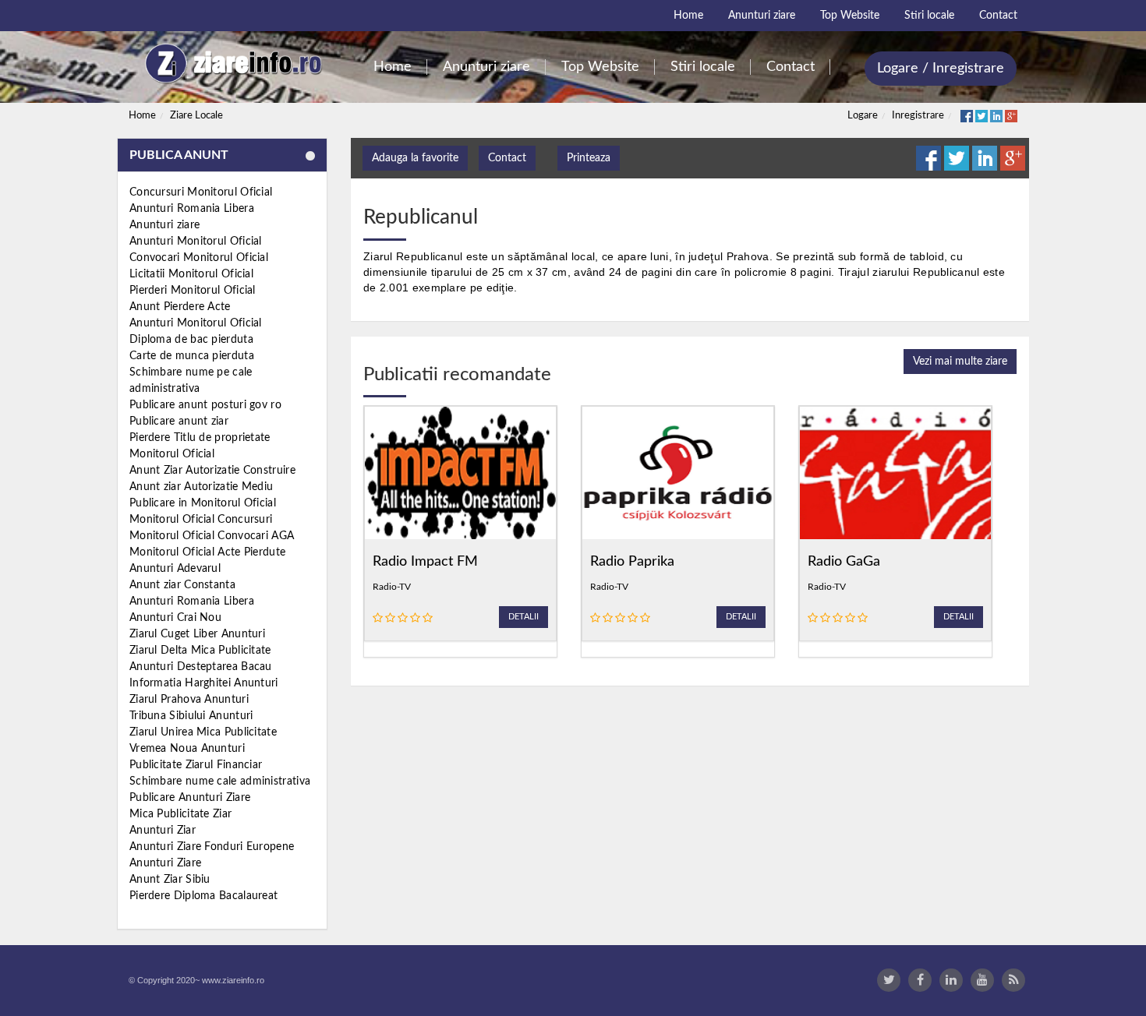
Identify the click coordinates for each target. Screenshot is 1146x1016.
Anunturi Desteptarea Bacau (200, 666)
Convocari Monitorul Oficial (198, 257)
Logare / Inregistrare (940, 69)
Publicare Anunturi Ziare (189, 797)
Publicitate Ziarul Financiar (195, 765)
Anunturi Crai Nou (175, 617)
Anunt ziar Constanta (182, 585)
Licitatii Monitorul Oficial (191, 274)
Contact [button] (507, 158)
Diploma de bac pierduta (191, 339)
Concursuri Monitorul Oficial (200, 192)
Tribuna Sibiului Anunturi (191, 716)
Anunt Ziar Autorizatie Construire (212, 470)
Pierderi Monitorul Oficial (192, 290)
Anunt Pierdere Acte (180, 307)
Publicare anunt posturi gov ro (205, 405)
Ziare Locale (196, 116)
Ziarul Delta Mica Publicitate (200, 650)
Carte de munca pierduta (191, 356)
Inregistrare (918, 116)
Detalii (523, 616)
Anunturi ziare (164, 225)
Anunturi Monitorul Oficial (195, 241)
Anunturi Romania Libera (191, 208)
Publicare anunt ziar (178, 421)
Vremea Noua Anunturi (187, 748)
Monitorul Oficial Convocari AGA (211, 536)
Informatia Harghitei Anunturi (203, 683)
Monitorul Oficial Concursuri (200, 519)
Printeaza (588, 158)
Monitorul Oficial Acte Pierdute (207, 552)
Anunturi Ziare (165, 863)
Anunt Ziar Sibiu (169, 879)
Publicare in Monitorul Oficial (202, 503)
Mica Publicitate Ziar (180, 814)
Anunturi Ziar (162, 830)
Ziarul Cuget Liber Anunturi (197, 634)
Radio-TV (392, 586)
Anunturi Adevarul (175, 568)
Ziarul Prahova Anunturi (189, 699)
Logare (862, 116)
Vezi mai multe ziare (960, 361)
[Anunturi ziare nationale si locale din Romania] (231, 63)
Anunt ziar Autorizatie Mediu (201, 487)
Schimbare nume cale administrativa (219, 781)
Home (142, 116)
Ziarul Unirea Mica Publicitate (203, 732)
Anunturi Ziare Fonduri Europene (211, 846)
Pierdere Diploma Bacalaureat (203, 896)
